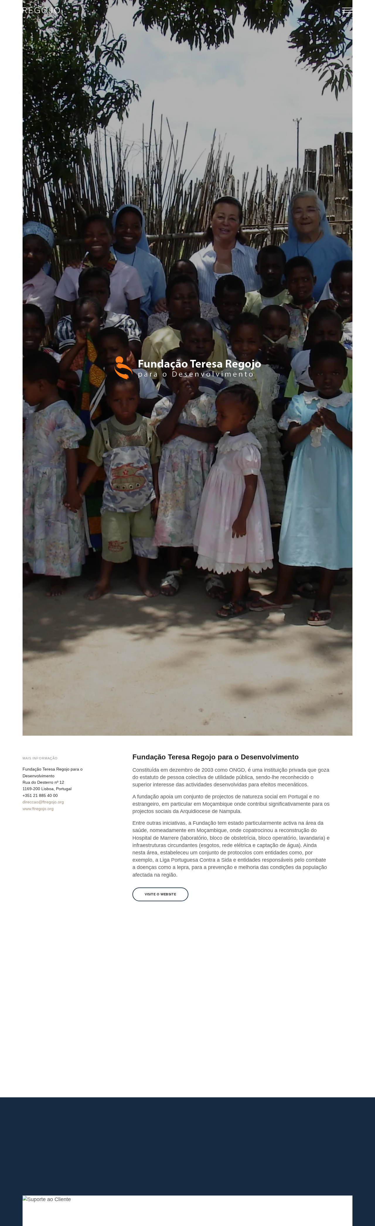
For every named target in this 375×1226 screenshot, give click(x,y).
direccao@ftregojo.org (43, 802)
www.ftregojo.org (38, 808)
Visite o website (160, 894)
